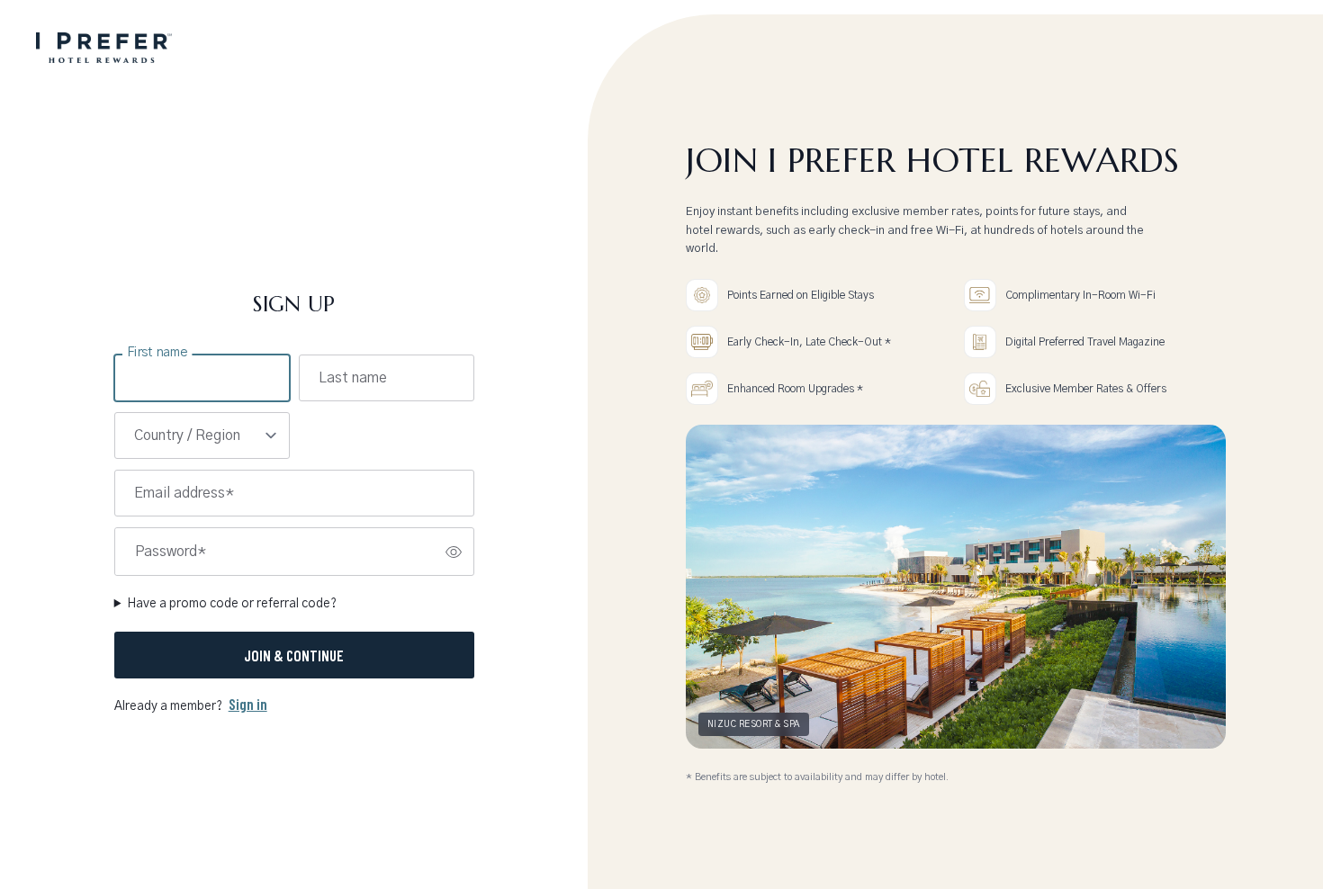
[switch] (453, 551)
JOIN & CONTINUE (294, 655)
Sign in (248, 704)
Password (170, 551)
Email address (184, 493)
